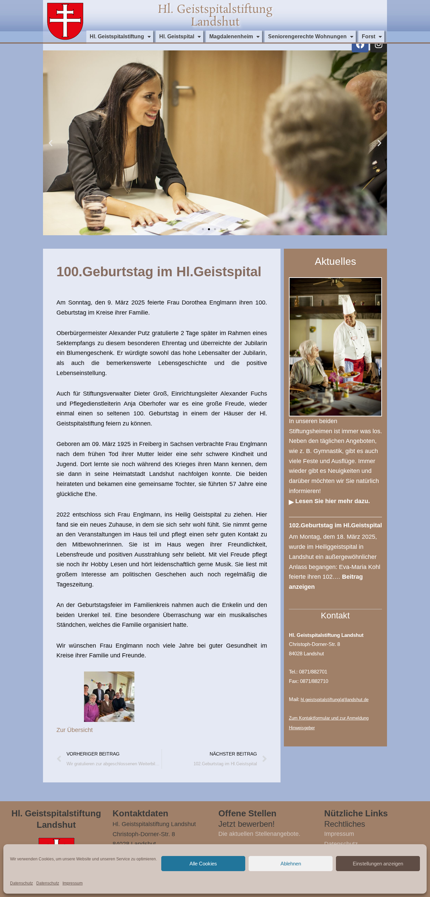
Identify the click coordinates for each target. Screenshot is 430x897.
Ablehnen (291, 863)
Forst (368, 36)
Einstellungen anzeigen (378, 863)
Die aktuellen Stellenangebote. (259, 833)
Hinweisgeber (302, 727)
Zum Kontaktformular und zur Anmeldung (329, 718)
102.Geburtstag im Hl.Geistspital (335, 525)
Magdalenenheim (231, 36)
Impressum (72, 883)
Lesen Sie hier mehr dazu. (332, 501)
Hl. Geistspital (176, 36)
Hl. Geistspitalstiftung (117, 36)
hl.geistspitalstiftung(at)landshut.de (335, 699)
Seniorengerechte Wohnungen (307, 36)
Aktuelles (335, 261)
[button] (50, 143)
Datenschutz (21, 883)
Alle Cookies (203, 863)
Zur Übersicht (74, 730)
